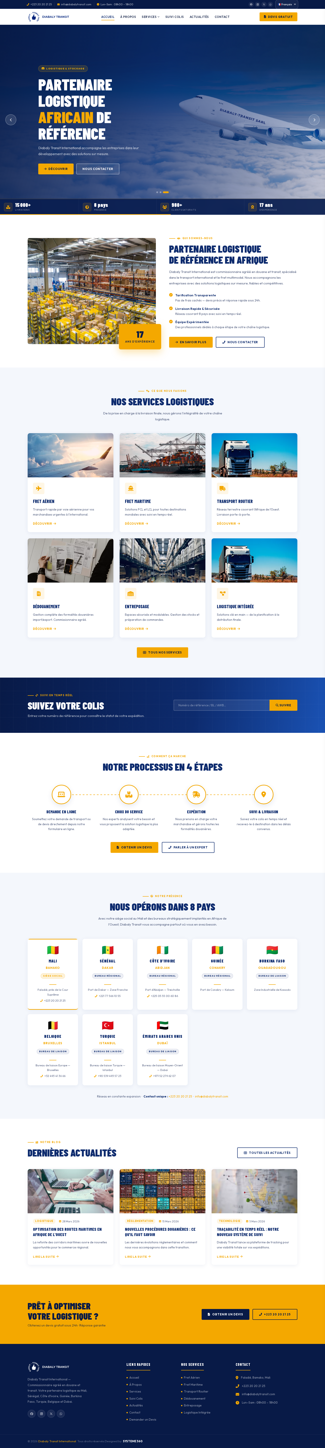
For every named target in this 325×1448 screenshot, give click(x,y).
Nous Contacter (243, 342)
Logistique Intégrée (197, 1412)
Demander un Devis (103, 169)
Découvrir (42, 523)
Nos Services (60, 169)
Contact (222, 17)
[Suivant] (314, 119)
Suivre (285, 705)
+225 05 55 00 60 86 (164, 996)
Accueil (108, 17)
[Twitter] (264, 4)
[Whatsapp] (270, 4)
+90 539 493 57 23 (109, 1076)
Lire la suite (44, 1256)
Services (149, 17)
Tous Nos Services (165, 652)
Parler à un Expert (191, 847)
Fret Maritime (193, 1385)
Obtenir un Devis (136, 847)
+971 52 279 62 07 (164, 1076)
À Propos (128, 17)
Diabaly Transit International (57, 1441)
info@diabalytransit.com (211, 1096)
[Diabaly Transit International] (49, 16)
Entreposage (193, 1405)
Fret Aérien (192, 1377)
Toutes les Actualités (270, 1153)
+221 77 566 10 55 (109, 996)
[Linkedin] (257, 4)
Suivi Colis (174, 17)
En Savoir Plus (193, 342)
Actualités (199, 17)
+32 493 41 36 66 (54, 1076)
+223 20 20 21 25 (55, 1000)
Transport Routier (196, 1391)
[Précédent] (10, 119)
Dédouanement (194, 1398)
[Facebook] (251, 4)
